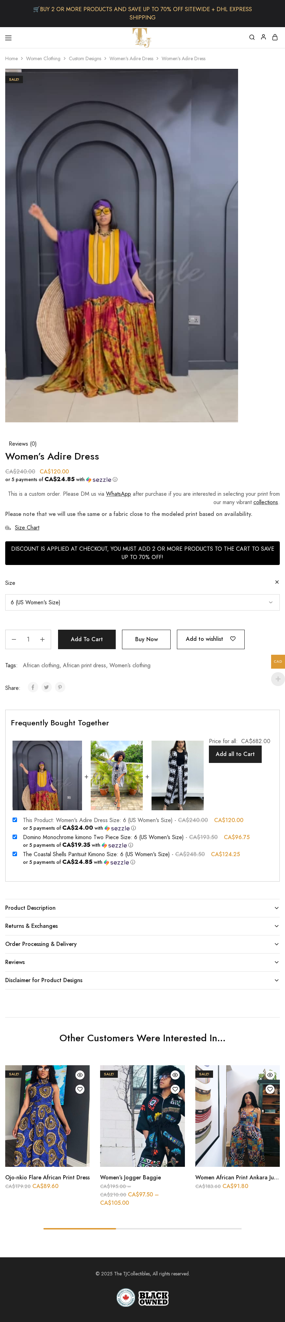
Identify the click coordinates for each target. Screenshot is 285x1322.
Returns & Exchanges (31, 926)
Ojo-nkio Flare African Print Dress (47, 1177)
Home (11, 58)
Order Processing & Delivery (41, 944)
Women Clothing (43, 58)
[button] (139, 479)
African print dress (84, 665)
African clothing (41, 665)
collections (265, 502)
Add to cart (87, 639)
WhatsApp (118, 494)
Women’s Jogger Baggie (130, 1177)
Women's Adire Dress (131, 58)
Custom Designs (85, 58)
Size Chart (27, 528)
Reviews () (23, 444)
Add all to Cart (235, 754)
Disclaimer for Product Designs (43, 980)
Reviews (15, 962)
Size (10, 583)
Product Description (30, 908)
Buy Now (146, 639)
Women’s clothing (129, 665)
